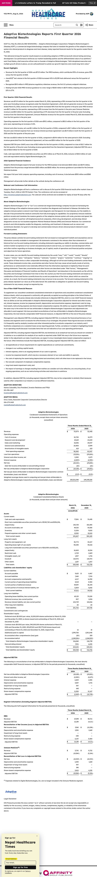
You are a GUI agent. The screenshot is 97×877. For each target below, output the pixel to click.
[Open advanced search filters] (81, 25)
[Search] (77, 25)
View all (92, 3)
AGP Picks (6, 3)
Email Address (11, 859)
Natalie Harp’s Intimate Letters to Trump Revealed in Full (30, 3)
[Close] (37, 836)
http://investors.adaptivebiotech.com (17, 195)
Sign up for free (20, 867)
